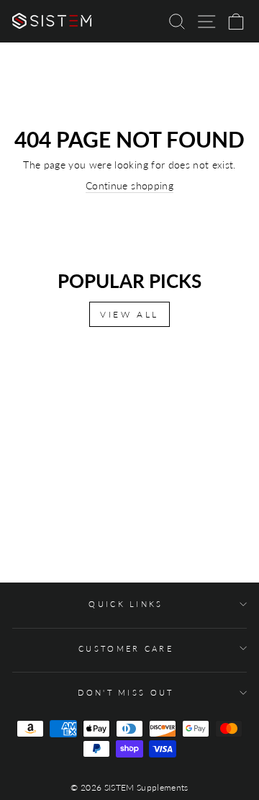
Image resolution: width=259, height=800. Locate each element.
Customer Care (125, 648)
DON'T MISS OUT (125, 692)
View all (129, 314)
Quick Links (125, 603)
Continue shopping (129, 185)
